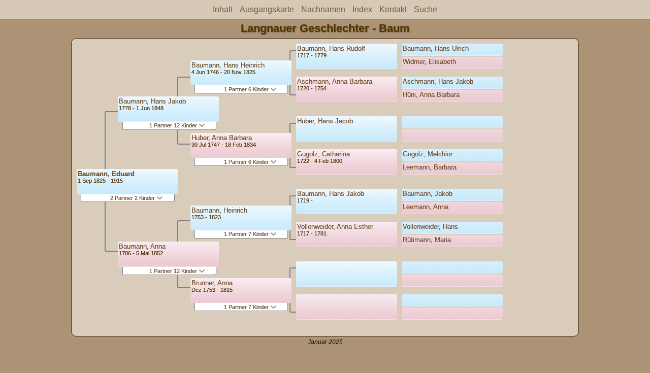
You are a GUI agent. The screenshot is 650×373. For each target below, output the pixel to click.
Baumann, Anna (142, 246)
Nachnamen (323, 9)
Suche (425, 9)
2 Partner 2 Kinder (133, 198)
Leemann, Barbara (430, 167)
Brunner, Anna (212, 283)
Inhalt (223, 9)
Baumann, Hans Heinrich (228, 65)
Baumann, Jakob (427, 193)
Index (362, 9)
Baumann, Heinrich (219, 210)
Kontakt (393, 9)
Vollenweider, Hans (430, 226)
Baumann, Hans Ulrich (436, 48)
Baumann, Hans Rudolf (331, 48)
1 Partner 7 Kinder (247, 234)
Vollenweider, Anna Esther (335, 226)
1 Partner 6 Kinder (247, 89)
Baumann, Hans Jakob (152, 101)
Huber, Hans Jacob (325, 121)
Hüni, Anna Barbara (431, 94)
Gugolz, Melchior (427, 154)
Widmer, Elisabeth (429, 61)
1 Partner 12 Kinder (174, 125)
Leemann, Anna (425, 207)
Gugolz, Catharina (323, 154)
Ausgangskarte (267, 9)
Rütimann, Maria (427, 240)
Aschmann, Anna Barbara (334, 81)
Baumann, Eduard (106, 174)
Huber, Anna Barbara (221, 138)
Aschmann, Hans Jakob (438, 81)
